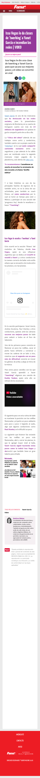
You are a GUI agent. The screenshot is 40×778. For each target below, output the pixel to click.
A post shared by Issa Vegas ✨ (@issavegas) (21, 314)
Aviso (20, 747)
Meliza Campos (25, 2)
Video (7, 512)
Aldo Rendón (15, 2)
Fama (10, 11)
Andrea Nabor (10, 109)
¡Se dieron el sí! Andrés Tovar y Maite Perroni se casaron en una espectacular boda (12, 474)
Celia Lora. (30, 159)
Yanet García (10, 116)
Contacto (20, 741)
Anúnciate (20, 735)
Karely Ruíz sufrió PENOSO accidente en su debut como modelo (11, 463)
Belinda (33, 2)
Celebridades (21, 11)
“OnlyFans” (9, 146)
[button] (16, 78)
